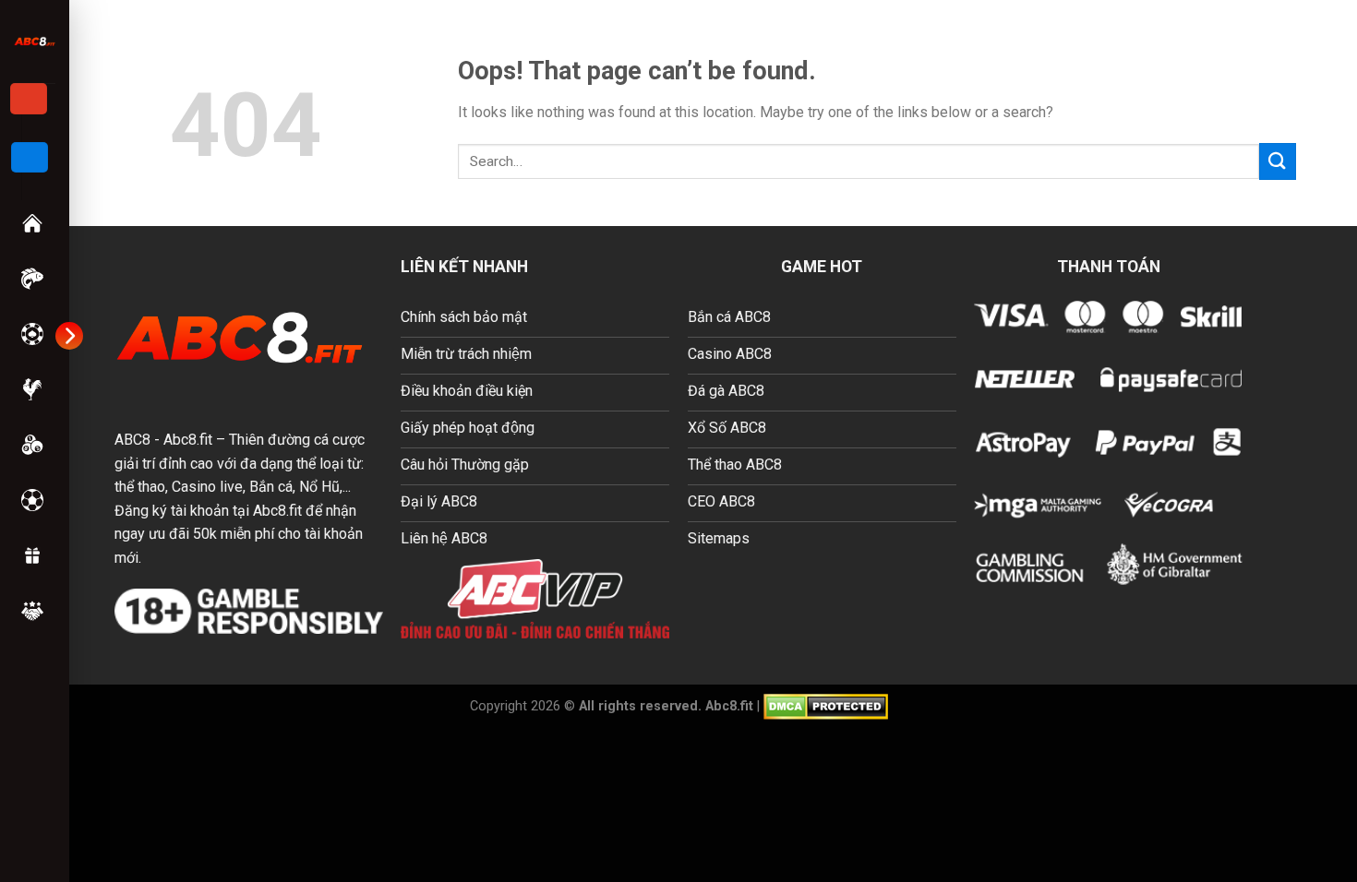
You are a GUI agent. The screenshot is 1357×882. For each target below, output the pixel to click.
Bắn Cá (34, 279)
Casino (34, 334)
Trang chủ (34, 223)
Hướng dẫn (34, 611)
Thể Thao (34, 500)
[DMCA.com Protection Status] (825, 705)
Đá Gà (34, 389)
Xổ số (34, 445)
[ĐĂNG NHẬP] (29, 157)
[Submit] (1277, 161)
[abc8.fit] (34, 41)
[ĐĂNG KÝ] (28, 98)
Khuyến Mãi (34, 555)
